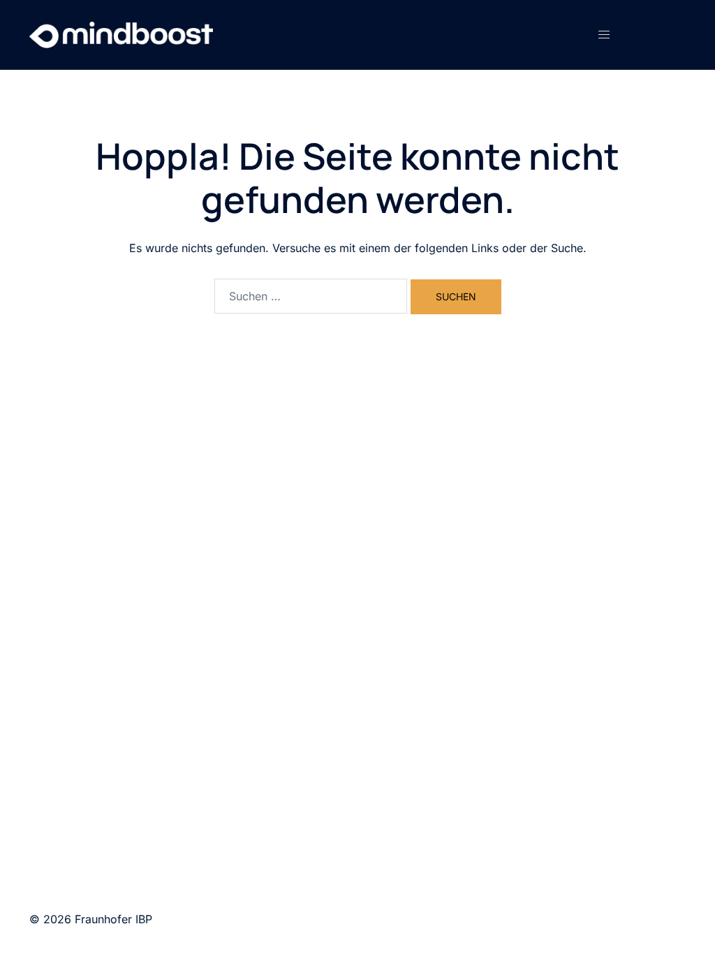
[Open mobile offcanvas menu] (604, 34)
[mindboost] (123, 34)
